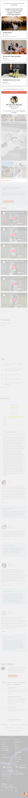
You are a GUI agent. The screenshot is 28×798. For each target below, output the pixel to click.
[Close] (26, 2)
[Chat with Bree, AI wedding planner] (24, 794)
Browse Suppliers (14, 92)
